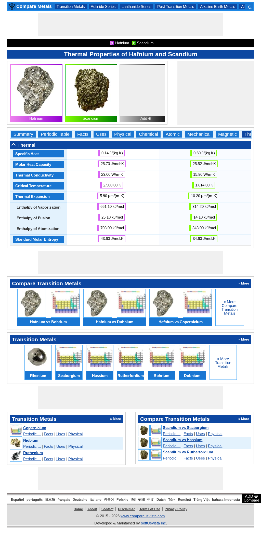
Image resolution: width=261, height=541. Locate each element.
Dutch (161, 500)
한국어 (109, 500)
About (92, 509)
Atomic (173, 134)
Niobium (30, 440)
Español (17, 500)
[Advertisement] (130, 24)
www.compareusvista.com (143, 516)
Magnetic (227, 134)
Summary (23, 134)
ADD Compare (251, 498)
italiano (95, 500)
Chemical (148, 134)
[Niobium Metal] (15, 443)
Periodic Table (55, 134)
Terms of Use (149, 509)
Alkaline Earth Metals (217, 6)
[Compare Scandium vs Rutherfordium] (149, 455)
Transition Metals (71, 6)
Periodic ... (32, 434)
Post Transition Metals (175, 6)
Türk (171, 500)
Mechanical (199, 134)
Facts (82, 134)
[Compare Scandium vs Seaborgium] (149, 431)
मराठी (141, 500)
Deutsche (80, 500)
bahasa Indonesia (226, 500)
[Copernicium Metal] (15, 431)
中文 (150, 500)
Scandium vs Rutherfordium (188, 452)
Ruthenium (33, 453)
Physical (122, 134)
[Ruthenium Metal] (15, 456)
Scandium (91, 118)
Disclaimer (126, 509)
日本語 (50, 500)
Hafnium (36, 118)
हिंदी (133, 500)
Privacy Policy (176, 509)
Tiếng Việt (201, 500)
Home (78, 509)
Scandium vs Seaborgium (185, 427)
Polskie (122, 500)
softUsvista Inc (153, 523)
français (64, 500)
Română (184, 500)
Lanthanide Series (136, 6)
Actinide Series (103, 6)
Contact (107, 509)
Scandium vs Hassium (182, 440)
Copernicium (34, 428)
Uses (101, 134)
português (35, 500)
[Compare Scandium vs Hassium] (149, 443)
